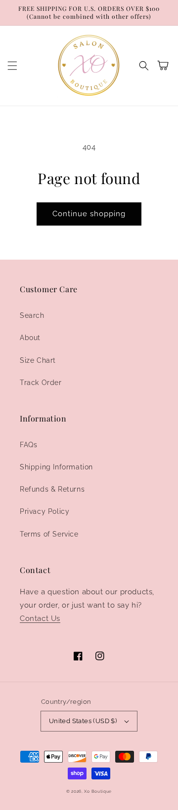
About (30, 338)
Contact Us (40, 618)
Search (32, 315)
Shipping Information (56, 467)
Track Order (41, 382)
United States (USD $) (83, 721)
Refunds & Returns (52, 489)
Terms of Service (49, 534)
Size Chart (38, 360)
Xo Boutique (98, 791)
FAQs (28, 445)
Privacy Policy (44, 511)
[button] (12, 66)
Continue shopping (89, 213)
